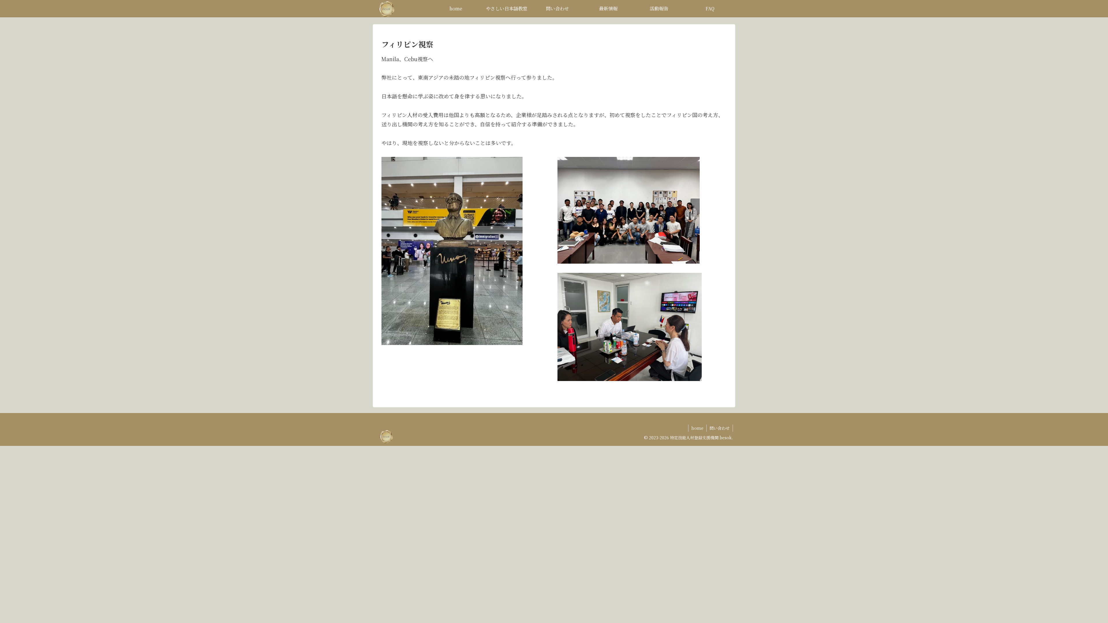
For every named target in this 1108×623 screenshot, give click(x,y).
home (697, 428)
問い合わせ (720, 428)
